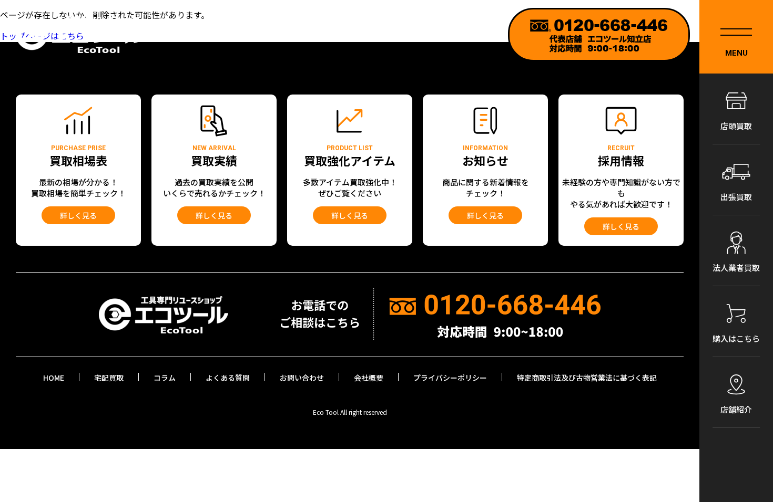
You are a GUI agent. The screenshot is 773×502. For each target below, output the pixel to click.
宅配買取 (109, 377)
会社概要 (368, 377)
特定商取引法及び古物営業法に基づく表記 (587, 377)
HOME (53, 377)
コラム (165, 377)
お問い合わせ (302, 377)
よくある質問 (228, 377)
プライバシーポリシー (450, 377)
